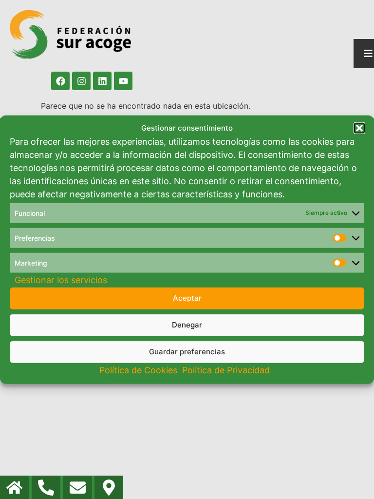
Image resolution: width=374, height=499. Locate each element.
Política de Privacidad (226, 370)
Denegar (187, 324)
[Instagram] (81, 81)
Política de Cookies (138, 370)
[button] (359, 128)
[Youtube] (123, 81)
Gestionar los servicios (61, 279)
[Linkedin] (102, 81)
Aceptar (187, 298)
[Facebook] (60, 81)
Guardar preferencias (187, 351)
